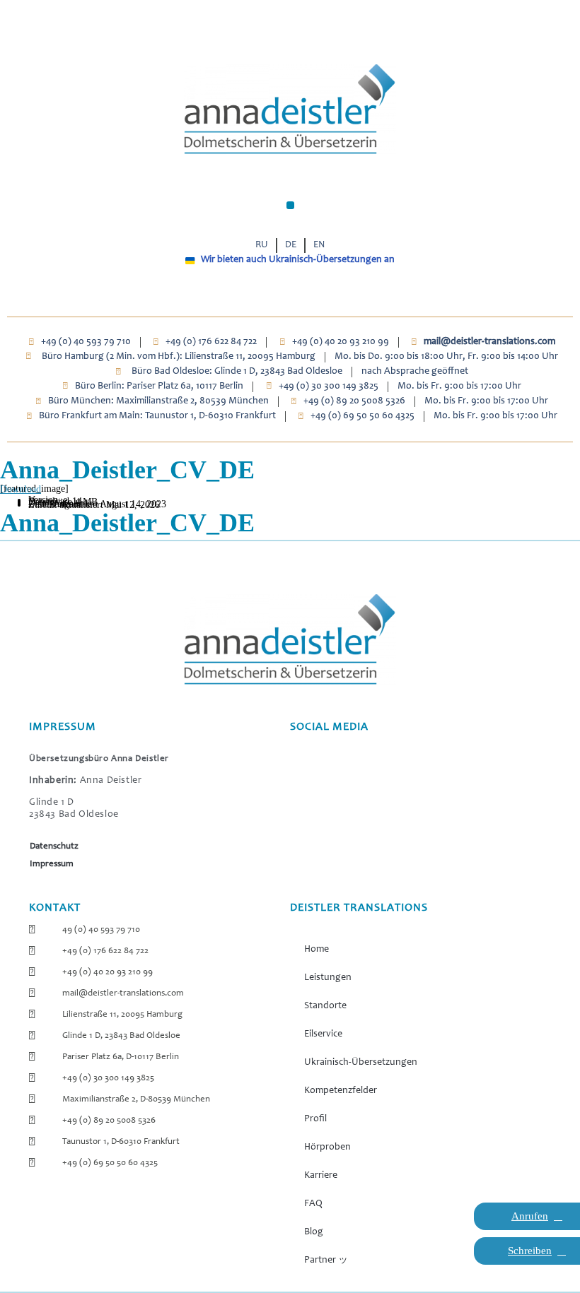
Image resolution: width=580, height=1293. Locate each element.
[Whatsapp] (257, 294)
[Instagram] (274, 294)
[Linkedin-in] (322, 294)
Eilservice (323, 1034)
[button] (290, 205)
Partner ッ (326, 1260)
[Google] (290, 294)
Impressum (52, 864)
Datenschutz (54, 846)
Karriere (320, 1176)
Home (316, 950)
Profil (315, 1119)
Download (20, 489)
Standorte (325, 1006)
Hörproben (327, 1147)
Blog (313, 1232)
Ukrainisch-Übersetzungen (360, 1063)
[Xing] (306, 294)
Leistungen (328, 978)
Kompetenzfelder (340, 1091)
